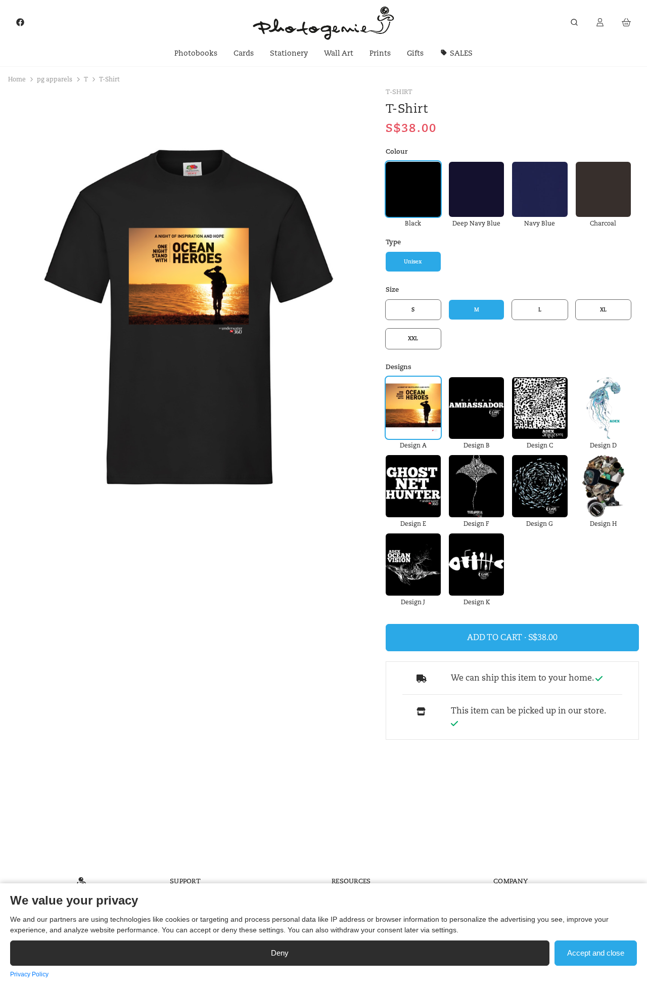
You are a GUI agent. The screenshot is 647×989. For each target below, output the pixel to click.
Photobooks (195, 53)
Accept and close (595, 953)
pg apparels (54, 79)
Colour (396, 152)
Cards (244, 53)
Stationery (289, 53)
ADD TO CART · (497, 637)
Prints (380, 53)
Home (17, 79)
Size (392, 290)
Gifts (415, 53)
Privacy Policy (29, 974)
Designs (398, 367)
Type (393, 242)
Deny (280, 953)
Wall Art (338, 53)
